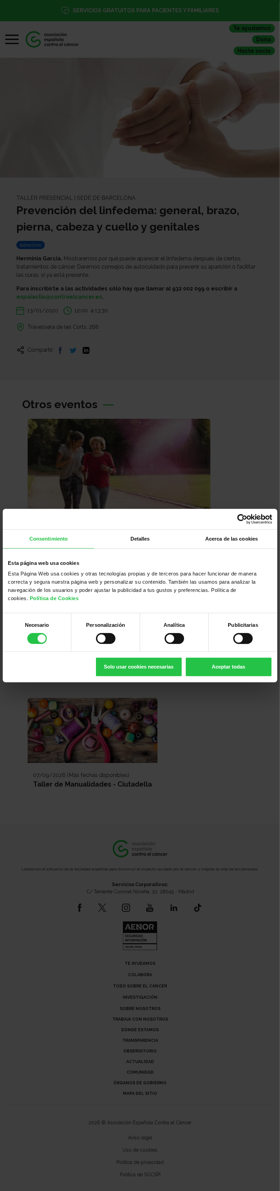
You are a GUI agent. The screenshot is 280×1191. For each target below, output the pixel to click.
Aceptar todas (228, 667)
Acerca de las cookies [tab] (231, 539)
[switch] (105, 638)
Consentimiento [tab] (48, 539)
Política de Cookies (54, 598)
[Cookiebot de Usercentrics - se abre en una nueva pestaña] (242, 519)
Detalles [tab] (140, 539)
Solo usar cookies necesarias (138, 667)
